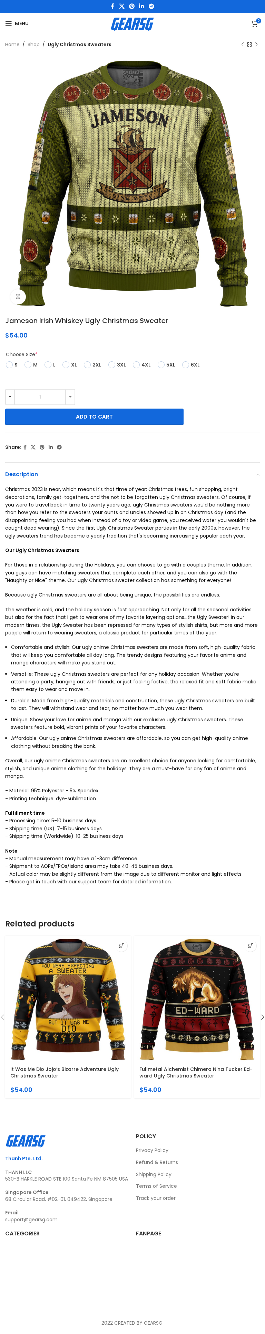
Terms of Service (156, 1186)
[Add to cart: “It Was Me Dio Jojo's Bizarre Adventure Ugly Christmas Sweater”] (121, 946)
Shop (34, 44)
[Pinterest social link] (132, 6)
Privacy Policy (152, 1150)
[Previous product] (242, 44)
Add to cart (94, 416)
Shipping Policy (153, 1174)
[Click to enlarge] (18, 297)
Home (12, 44)
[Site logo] (132, 23)
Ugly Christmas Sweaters (79, 44)
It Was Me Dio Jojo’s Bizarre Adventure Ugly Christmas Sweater (64, 1073)
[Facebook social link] (113, 6)
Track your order (156, 1198)
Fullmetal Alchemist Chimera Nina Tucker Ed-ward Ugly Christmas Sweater (196, 1073)
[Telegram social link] (151, 6)
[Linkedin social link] (141, 6)
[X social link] (122, 6)
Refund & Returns (157, 1162)
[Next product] (256, 44)
